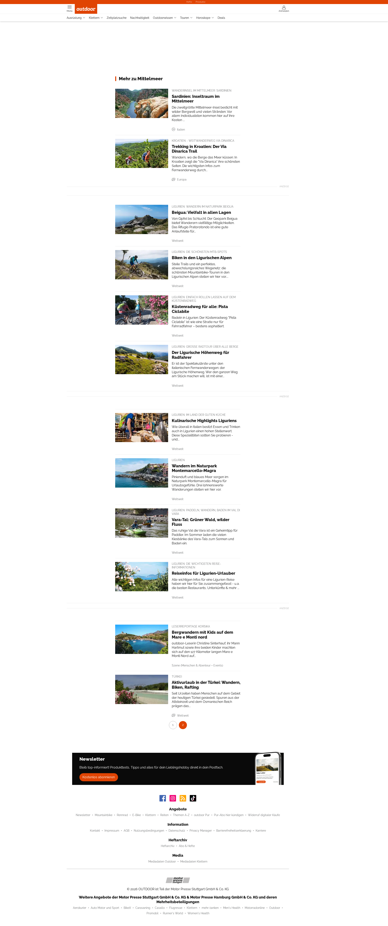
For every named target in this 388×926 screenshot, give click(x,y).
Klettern (94, 17)
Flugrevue (175, 907)
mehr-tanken (210, 907)
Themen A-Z (181, 815)
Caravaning (142, 907)
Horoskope (203, 17)
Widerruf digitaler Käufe (264, 815)
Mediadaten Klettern (193, 861)
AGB (126, 830)
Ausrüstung (74, 17)
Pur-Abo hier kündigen (229, 815)
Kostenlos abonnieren (98, 777)
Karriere (261, 830)
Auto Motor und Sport (105, 907)
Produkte (200, 1)
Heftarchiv (167, 846)
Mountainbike (103, 815)
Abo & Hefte (187, 846)
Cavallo (160, 907)
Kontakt (95, 830)
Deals (221, 17)
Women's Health (198, 913)
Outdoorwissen (163, 17)
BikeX (127, 907)
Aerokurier (79, 907)
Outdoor (274, 907)
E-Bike (136, 815)
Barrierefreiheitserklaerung (233, 830)
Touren (184, 17)
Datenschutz (177, 830)
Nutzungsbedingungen (149, 830)
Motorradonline (255, 907)
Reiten (164, 815)
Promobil (152, 913)
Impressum (111, 830)
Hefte (189, 1)
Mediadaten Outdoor (162, 861)
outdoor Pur (202, 815)
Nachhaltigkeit (139, 17)
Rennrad (122, 815)
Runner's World (173, 913)
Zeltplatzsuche (117, 17)
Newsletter (83, 815)
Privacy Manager (201, 830)
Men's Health (231, 907)
